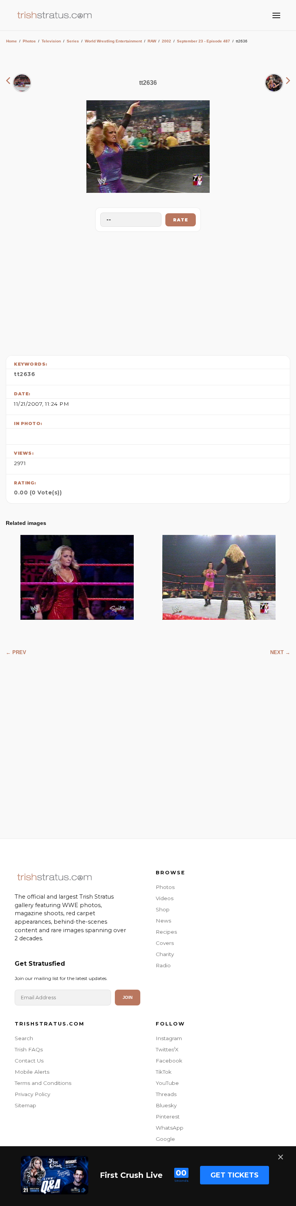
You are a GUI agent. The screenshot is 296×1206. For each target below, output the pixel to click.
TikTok (164, 1072)
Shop (163, 909)
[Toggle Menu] (276, 15)
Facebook (169, 1061)
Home (11, 41)
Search (24, 1038)
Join (128, 997)
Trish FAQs (29, 1049)
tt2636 (24, 374)
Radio (163, 965)
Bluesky (166, 1105)
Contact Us (29, 1061)
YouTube (167, 1083)
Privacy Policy (32, 1094)
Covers (165, 943)
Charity (165, 954)
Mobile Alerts (32, 1072)
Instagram (169, 1038)
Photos (29, 41)
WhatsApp (169, 1128)
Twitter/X (167, 1049)
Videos (164, 898)
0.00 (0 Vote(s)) (38, 492)
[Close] (280, 1157)
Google (165, 1139)
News (163, 921)
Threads (166, 1094)
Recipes (166, 932)
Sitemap (25, 1105)
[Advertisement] (148, 291)
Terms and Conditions (43, 1083)
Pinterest (168, 1116)
